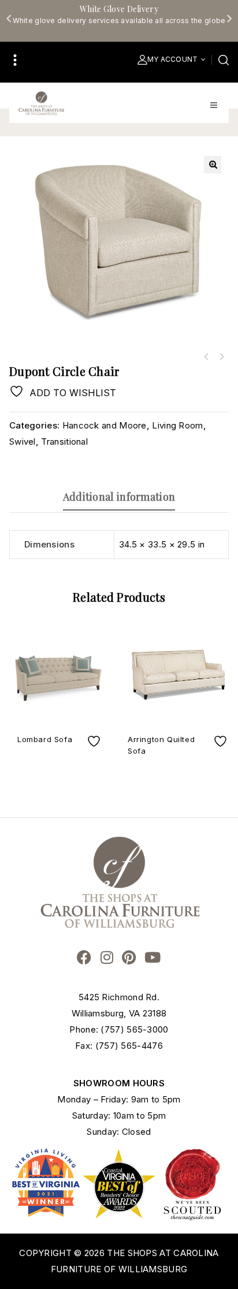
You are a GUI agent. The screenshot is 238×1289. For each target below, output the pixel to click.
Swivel (22, 441)
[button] (212, 164)
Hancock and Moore (104, 425)
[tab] (119, 496)
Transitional (64, 441)
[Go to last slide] (9, 18)
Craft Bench (221, 357)
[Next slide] (229, 18)
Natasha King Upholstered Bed (206, 357)
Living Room (177, 425)
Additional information (119, 497)
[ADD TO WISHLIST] (95, 741)
